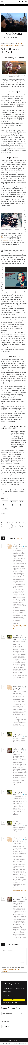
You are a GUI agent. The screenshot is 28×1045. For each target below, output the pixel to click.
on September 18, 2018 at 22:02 (19, 637)
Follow (14, 999)
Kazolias (3, 43)
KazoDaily (14, 34)
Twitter (18, 1)
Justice (20, 43)
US (23, 45)
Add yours (19, 538)
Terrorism (11, 45)
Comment (21, 962)
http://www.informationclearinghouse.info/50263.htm (20, 627)
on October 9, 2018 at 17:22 (18, 793)
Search (25, 1)
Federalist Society (6, 527)
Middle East (4, 45)
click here (5, 241)
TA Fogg (15, 545)
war (2, 47)
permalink (7, 529)
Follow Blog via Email (11, 984)
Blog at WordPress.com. (13, 1040)
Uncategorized (18, 45)
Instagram (22, 1)
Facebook (15, 1)
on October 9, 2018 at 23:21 (18, 824)
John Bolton (15, 527)
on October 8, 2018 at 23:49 (18, 735)
